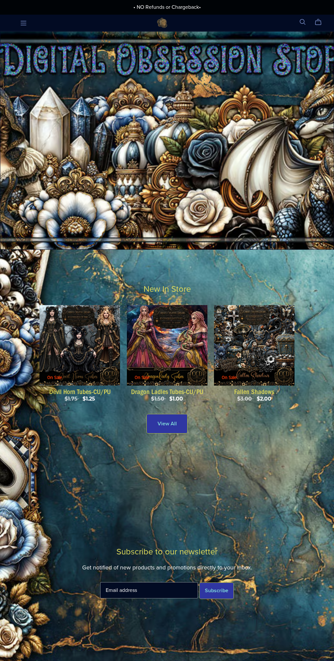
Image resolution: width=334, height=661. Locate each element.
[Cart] (320, 22)
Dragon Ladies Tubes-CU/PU (167, 392)
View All (167, 423)
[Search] (303, 22)
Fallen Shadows (254, 392)
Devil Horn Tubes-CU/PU (80, 392)
